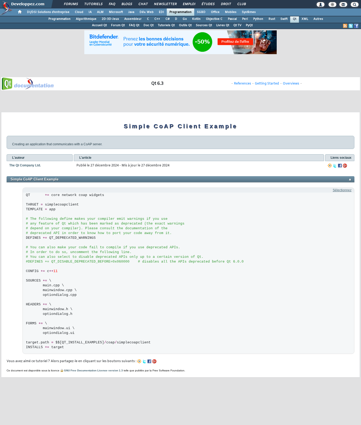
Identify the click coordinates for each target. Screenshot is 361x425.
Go (185, 19)
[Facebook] (340, 166)
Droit (225, 4)
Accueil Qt (99, 25)
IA (90, 12)
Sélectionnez (342, 190)
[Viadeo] (330, 166)
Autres (318, 19)
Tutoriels (93, 4)
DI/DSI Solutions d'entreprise (48, 12)
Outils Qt (185, 25)
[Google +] (345, 166)
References (242, 84)
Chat (143, 4)
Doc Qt (149, 25)
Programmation (180, 12)
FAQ (111, 4)
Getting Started (267, 84)
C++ (157, 19)
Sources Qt (204, 25)
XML (305, 19)
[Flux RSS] (345, 26)
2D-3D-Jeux (110, 19)
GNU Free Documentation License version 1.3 (93, 370)
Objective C (214, 19)
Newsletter (165, 4)
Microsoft (116, 12)
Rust (272, 19)
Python (258, 19)
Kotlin (196, 19)
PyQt (249, 25)
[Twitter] (335, 166)
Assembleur (133, 19)
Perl (245, 19)
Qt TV (237, 25)
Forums (70, 4)
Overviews (291, 84)
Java (131, 12)
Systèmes (249, 12)
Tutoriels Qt (166, 25)
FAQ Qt (134, 25)
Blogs (126, 4)
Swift (284, 19)
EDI (161, 12)
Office (215, 12)
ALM (100, 12)
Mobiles (231, 12)
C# (167, 19)
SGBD (201, 12)
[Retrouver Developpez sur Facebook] (356, 26)
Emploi (189, 4)
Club (241, 4)
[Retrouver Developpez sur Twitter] (351, 26)
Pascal (232, 19)
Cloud (79, 12)
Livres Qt (222, 25)
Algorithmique (86, 19)
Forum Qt (118, 25)
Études (208, 4)
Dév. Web (147, 12)
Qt (294, 19)
